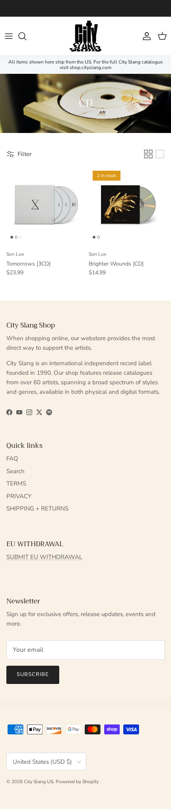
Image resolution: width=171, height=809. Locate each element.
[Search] (26, 36)
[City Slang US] (85, 36)
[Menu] (8, 36)
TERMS (16, 483)
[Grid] (148, 154)
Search (15, 471)
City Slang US (38, 781)
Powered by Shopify (77, 781)
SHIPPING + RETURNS (37, 508)
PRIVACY (18, 496)
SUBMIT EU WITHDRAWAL (44, 557)
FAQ (12, 458)
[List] (160, 154)
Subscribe (33, 674)
